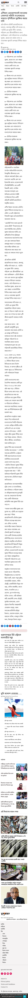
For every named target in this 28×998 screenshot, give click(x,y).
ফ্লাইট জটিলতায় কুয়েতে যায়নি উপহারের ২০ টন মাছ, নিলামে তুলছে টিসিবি (8, 804)
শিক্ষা (3, 943)
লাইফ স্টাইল (23, 6)
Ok (24, 996)
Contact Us (4, 987)
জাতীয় (2, 924)
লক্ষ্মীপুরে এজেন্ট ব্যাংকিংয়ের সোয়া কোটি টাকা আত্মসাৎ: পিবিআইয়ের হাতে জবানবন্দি (8, 766)
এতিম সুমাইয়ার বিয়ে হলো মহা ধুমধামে (7, 774)
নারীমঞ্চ (3, 927)
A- (15, 52)
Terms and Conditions (8, 984)
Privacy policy (5, 981)
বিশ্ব (2, 931)
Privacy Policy (18, 996)
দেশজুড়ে (4, 941)
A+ (18, 52)
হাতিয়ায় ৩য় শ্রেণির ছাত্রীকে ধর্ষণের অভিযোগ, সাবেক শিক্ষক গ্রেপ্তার (7, 794)
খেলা (3, 934)
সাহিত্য (4, 946)
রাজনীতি (17, 6)
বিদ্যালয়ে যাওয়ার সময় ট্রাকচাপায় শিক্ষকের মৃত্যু (7, 784)
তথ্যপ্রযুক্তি (5, 938)
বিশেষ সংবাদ (5, 950)
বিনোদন (4, 936)
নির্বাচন (2, 6)
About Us (4, 979)
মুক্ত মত (4, 948)
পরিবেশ (7, 6)
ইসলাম (12, 6)
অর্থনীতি (3, 10)
